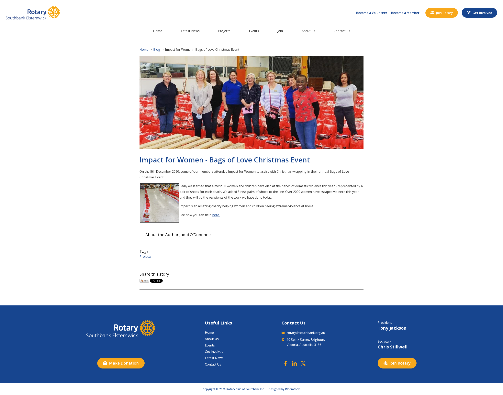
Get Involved (482, 13)
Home (157, 31)
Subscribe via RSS (144, 281)
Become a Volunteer (371, 12)
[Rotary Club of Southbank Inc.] (33, 12)
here (216, 215)
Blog (156, 49)
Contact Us (342, 31)
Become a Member (405, 12)
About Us (308, 31)
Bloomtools (292, 389)
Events (254, 31)
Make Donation (124, 363)
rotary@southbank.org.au (306, 333)
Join (280, 31)
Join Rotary (444, 13)
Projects (224, 31)
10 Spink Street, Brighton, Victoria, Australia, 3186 (306, 342)
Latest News (190, 31)
